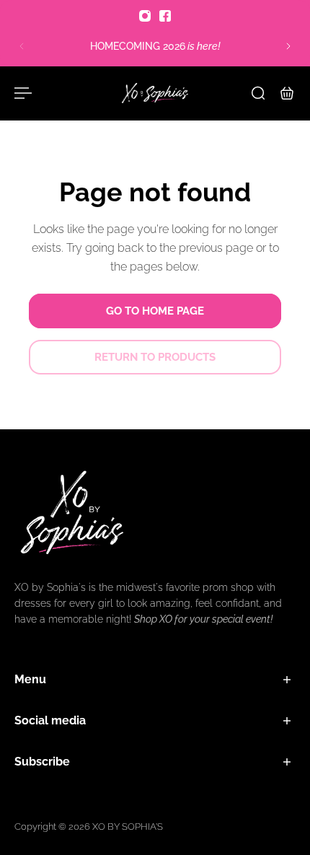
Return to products (155, 357)
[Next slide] (288, 46)
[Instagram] (145, 16)
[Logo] (155, 93)
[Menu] (23, 93)
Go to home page (155, 310)
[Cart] (287, 93)
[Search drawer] (258, 93)
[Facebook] (165, 16)
